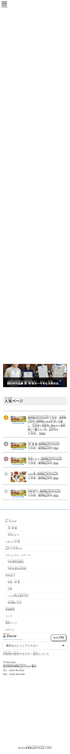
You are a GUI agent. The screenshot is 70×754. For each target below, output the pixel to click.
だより (13, 534)
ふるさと (12, 541)
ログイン (10, 629)
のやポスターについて (26, 654)
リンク (8, 616)
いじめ (18, 595)
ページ (11, 622)
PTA (13, 548)
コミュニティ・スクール (18, 555)
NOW (11, 521)
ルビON (58, 637)
